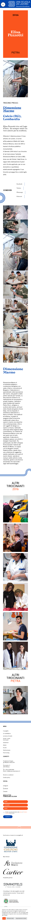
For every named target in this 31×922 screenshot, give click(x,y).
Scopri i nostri (6, 738)
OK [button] (4, 918)
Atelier (5, 745)
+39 (9, 769)
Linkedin (5, 791)
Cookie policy (6, 777)
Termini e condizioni (8, 774)
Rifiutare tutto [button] (10, 918)
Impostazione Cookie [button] (21, 918)
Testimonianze (6, 750)
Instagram (5, 785)
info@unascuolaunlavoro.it (13, 771)
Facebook (5, 788)
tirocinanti (5, 740)
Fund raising (6, 752)
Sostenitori (6, 742)
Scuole (5, 747)
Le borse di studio (7, 736)
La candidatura (7, 733)
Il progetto (5, 731)
